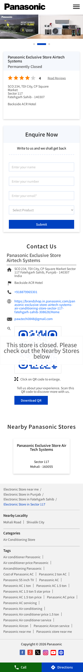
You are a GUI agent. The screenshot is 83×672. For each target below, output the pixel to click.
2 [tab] (38, 44)
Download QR (31, 400)
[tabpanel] (41, 27)
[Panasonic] (24, 6)
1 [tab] (34, 44)
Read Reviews (57, 78)
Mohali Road (12, 522)
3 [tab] (49, 44)
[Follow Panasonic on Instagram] (45, 652)
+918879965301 (25, 292)
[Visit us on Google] (30, 652)
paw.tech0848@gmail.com (33, 318)
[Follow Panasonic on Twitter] (38, 652)
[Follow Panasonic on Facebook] (22, 652)
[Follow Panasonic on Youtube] (53, 652)
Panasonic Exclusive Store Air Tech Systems (41, 447)
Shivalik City (35, 522)
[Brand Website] (61, 652)
